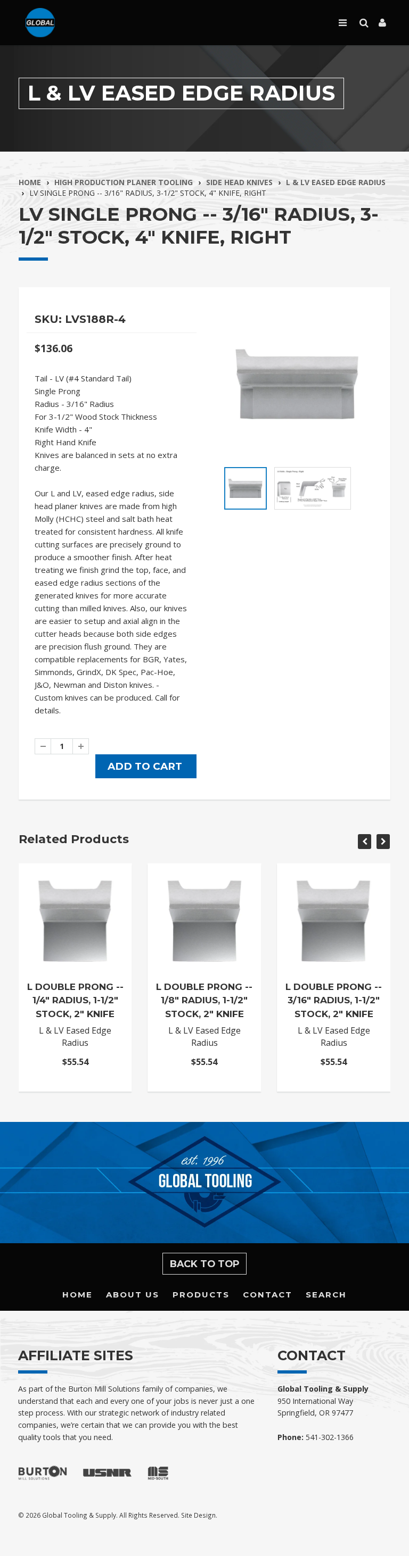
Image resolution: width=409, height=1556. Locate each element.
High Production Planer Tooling (123, 182)
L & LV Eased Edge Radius (336, 182)
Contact (267, 1294)
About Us (132, 1294)
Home (30, 182)
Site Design (198, 1515)
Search (326, 1294)
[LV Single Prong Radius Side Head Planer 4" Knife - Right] (297, 384)
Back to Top (205, 1263)
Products (201, 1294)
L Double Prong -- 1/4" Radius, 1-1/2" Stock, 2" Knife (75, 1000)
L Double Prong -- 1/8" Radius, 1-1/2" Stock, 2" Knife (204, 1000)
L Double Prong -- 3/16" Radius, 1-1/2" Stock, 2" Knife (333, 1000)
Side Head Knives (239, 182)
